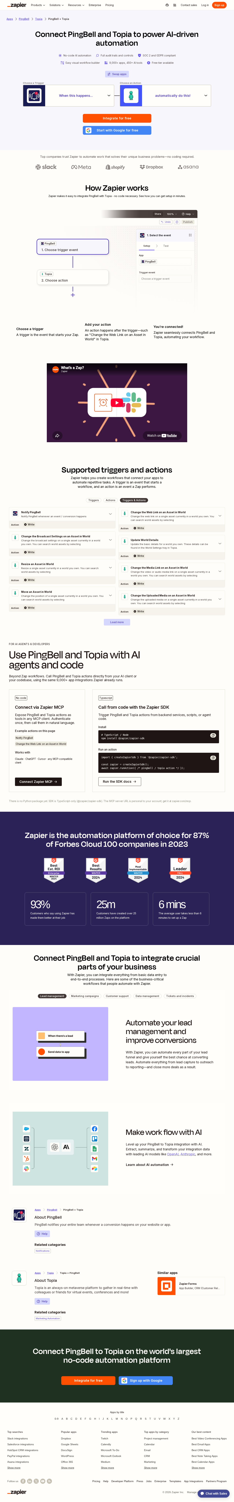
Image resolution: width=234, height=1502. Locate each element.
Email (147, 1450)
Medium (105, 1461)
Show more (13, 1467)
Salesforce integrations (20, 1444)
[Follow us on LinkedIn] (29, 1481)
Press (140, 1481)
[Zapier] (16, 5)
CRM (147, 1456)
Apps (10, 18)
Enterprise (160, 1481)
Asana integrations (18, 1461)
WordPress (67, 1456)
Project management (156, 1438)
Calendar (149, 1444)
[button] (117, 130)
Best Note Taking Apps (205, 1456)
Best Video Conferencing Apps (209, 1438)
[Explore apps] (174, 5)
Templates (175, 1481)
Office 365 (67, 1461)
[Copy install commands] (213, 735)
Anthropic (187, 1154)
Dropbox (66, 1438)
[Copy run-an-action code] (213, 758)
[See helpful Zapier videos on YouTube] (42, 1481)
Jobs (149, 1481)
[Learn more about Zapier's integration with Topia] (19, 1278)
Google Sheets (69, 1444)
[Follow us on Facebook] (23, 1481)
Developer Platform (122, 1481)
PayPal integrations (18, 1456)
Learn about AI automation (147, 1165)
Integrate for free (117, 118)
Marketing (150, 1461)
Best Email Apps (201, 1444)
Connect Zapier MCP (35, 782)
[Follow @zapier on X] (36, 1481)
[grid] (48, 243)
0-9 (56, 1418)
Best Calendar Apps (203, 1461)
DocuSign (66, 1450)
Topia (38, 18)
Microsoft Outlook (111, 1456)
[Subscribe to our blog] (49, 1481)
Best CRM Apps (201, 1450)
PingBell (24, 18)
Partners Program (216, 1481)
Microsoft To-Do (110, 1450)
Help (45, 1233)
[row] (48, 243)
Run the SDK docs (117, 781)
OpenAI (173, 1154)
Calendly (106, 1444)
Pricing (96, 1481)
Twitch (104, 1438)
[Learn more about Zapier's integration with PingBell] (19, 1215)
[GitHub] (167, 5)
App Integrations (193, 1481)
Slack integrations (17, 1438)
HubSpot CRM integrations (22, 1450)
